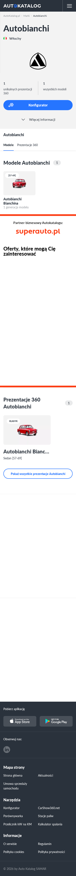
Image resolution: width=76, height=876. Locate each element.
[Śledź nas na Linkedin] (6, 749)
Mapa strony (14, 767)
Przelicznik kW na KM (17, 824)
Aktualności (45, 775)
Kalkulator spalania (50, 824)
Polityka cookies (13, 852)
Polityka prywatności (51, 852)
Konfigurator (11, 808)
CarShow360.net (49, 808)
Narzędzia (11, 799)
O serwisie (10, 844)
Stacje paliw (45, 816)
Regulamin (45, 844)
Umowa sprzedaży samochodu (15, 785)
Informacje (12, 835)
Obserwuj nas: (12, 739)
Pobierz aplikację (14, 709)
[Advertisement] (38, 546)
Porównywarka (13, 816)
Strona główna (12, 775)
